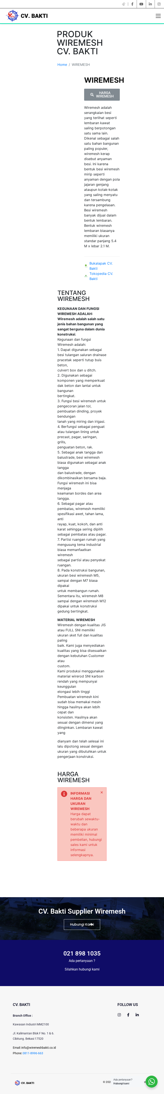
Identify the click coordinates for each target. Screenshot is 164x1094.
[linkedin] (150, 4)
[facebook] (132, 4)
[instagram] (159, 4)
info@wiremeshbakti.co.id (38, 1047)
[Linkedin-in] (137, 1015)
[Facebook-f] (128, 1015)
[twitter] (123, 4)
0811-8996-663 (33, 1053)
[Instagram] (119, 1015)
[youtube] (141, 4)
